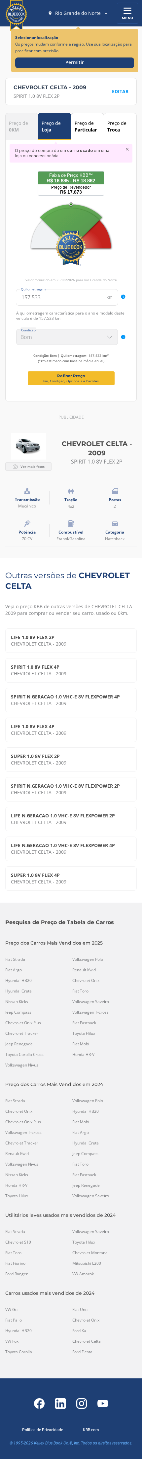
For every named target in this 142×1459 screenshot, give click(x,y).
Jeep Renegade (19, 1044)
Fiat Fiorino (15, 1263)
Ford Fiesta (82, 1352)
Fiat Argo (13, 970)
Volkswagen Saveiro (90, 1001)
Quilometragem (33, 289)
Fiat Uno (80, 1309)
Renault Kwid (84, 970)
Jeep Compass (18, 1012)
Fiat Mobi (80, 1044)
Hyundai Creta (18, 991)
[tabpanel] (71, 264)
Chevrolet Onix (85, 980)
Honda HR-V (83, 1054)
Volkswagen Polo (87, 959)
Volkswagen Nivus (21, 1065)
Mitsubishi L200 (86, 1263)
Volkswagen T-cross (90, 1012)
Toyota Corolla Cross (24, 1054)
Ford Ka (79, 1330)
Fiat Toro (80, 991)
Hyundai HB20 (18, 980)
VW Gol (11, 1309)
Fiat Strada (15, 959)
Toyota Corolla (18, 1352)
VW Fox (11, 1341)
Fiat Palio (13, 1320)
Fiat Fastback (84, 1023)
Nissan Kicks (16, 1001)
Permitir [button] (74, 62)
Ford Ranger (16, 1274)
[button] (78, 13)
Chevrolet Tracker (21, 1033)
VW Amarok (83, 1274)
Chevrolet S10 (18, 1242)
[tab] (21, 126)
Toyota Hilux (83, 1033)
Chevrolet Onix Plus (23, 1023)
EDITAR (120, 91)
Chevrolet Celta (86, 1341)
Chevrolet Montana (90, 1252)
